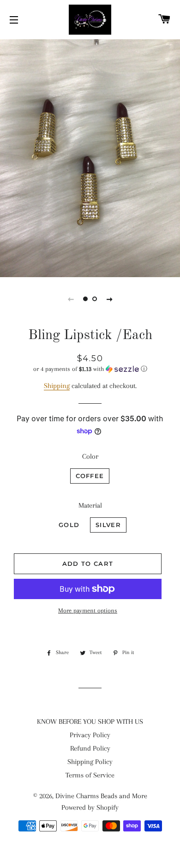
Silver (108, 524)
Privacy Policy (90, 735)
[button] (90, 369)
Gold (69, 524)
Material (90, 505)
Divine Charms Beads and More (101, 796)
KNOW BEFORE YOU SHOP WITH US (90, 721)
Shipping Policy (90, 762)
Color (90, 456)
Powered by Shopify (90, 807)
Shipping (57, 386)
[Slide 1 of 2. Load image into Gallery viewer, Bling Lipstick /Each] (85, 298)
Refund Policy (90, 748)
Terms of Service (90, 775)
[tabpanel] (90, 157)
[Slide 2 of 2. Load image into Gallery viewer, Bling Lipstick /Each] (94, 298)
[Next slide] (109, 299)
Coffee (90, 475)
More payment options (87, 610)
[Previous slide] (70, 299)
